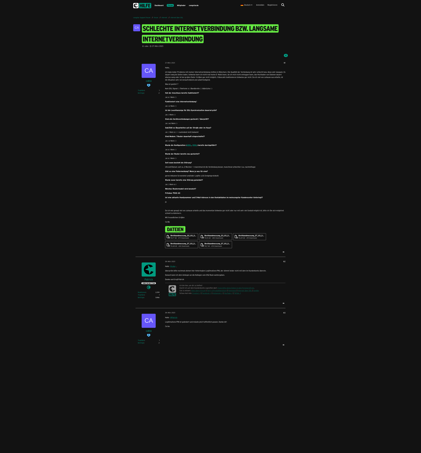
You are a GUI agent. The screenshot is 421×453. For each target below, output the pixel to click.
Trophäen (141, 90)
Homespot (232, 290)
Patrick (174, 317)
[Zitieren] (283, 251)
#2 (284, 261)
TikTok (236, 293)
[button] (246, 5)
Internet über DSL (245, 290)
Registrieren (272, 5)
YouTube (227, 293)
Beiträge (141, 93)
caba (146, 46)
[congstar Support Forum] (142, 5)
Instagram (217, 293)
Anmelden (260, 5)
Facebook (206, 293)
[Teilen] (286, 55)
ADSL (188, 145)
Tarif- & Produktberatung (217, 290)
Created (195, 293)
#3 (284, 313)
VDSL (194, 145)
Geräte (256, 290)
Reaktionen (142, 292)
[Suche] (283, 5)
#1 (284, 63)
